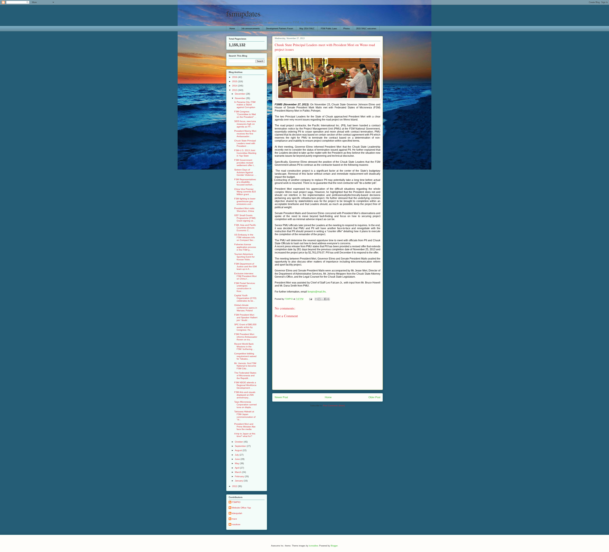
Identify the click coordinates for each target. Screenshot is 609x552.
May (237, 463)
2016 (235, 77)
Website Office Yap (241, 507)
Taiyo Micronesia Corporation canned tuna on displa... (245, 405)
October (239, 441)
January (239, 480)
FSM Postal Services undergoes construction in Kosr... (244, 287)
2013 (235, 90)
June (237, 459)
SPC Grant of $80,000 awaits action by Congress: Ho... (245, 327)
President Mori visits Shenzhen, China (244, 209)
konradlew (313, 546)
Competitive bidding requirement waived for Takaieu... (245, 356)
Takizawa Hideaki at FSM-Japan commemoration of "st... (244, 415)
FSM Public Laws (329, 28)
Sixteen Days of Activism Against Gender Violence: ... (245, 172)
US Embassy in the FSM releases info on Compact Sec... (244, 237)
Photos (346, 28)
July (237, 454)
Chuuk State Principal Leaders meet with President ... (245, 143)
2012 (235, 486)
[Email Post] (310, 299)
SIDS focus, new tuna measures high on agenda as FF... (245, 124)
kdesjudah (237, 513)
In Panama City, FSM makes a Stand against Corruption (244, 105)
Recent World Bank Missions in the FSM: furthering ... (244, 347)
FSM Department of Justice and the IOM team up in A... (245, 266)
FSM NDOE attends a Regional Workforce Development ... (245, 385)
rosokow (236, 524)
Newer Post (281, 397)
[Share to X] (322, 299)
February (240, 476)
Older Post (374, 397)
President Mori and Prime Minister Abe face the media (244, 427)
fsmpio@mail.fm (317, 291)
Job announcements (250, 28)
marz (234, 519)
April (237, 468)
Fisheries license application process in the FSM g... (245, 247)
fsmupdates (243, 13)
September (241, 446)
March (238, 472)
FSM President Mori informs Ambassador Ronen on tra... (245, 337)
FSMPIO (236, 502)
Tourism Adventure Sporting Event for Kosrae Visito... (244, 257)
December (240, 93)
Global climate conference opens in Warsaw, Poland (245, 308)
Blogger (334, 546)
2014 (235, 85)
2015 (235, 81)
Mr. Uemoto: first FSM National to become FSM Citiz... (245, 366)
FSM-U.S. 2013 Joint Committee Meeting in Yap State (245, 153)
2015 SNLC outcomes (366, 28)
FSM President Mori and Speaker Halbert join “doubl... (245, 317)
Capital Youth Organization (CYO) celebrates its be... (245, 298)
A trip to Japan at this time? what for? (244, 435)
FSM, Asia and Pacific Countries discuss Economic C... (245, 228)
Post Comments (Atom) (334, 405)
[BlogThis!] (319, 299)
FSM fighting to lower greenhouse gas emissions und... (244, 201)
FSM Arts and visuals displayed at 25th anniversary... (244, 395)
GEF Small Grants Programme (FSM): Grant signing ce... (245, 218)
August (238, 450)
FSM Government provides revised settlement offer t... (244, 163)
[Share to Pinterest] (328, 299)
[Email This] (316, 299)
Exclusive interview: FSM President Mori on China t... (245, 276)
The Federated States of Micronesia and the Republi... (245, 375)
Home (232, 28)
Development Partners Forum (279, 28)
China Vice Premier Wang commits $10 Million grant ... (245, 192)
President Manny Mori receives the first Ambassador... (245, 134)
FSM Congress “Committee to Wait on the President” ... (245, 114)
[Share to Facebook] (325, 299)
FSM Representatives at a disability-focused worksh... (245, 182)
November (240, 98)
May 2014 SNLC (306, 28)
